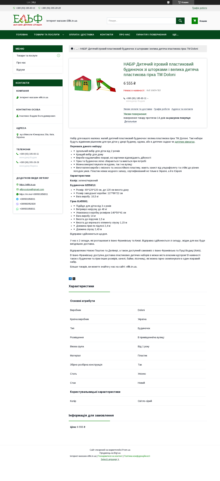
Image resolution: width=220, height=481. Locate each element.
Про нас (124, 34)
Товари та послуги (46, 34)
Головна (22, 34)
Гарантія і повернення (151, 34)
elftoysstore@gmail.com (32, 189)
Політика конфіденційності (137, 456)
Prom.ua (126, 450)
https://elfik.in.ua (27, 184)
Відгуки (20, 69)
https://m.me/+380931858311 (33, 194)
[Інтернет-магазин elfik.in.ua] (27, 25)
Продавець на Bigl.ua (110, 453)
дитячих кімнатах (185, 141)
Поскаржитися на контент (110, 456)
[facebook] (70, 279)
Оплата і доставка (81, 34)
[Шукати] (180, 21)
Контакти (106, 34)
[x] (74, 279)
